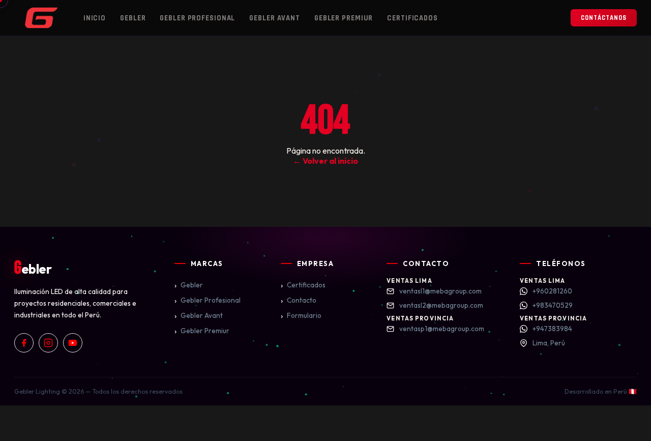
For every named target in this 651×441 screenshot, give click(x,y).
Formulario (301, 315)
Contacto (298, 300)
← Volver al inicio (325, 161)
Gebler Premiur (343, 18)
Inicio (94, 18)
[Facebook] (24, 342)
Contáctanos (604, 18)
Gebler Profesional (197, 18)
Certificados (412, 18)
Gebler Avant (274, 18)
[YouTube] (72, 342)
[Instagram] (48, 342)
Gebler (132, 18)
